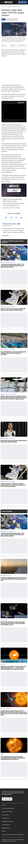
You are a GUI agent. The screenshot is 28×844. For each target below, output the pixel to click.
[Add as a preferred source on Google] (7, 799)
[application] (14, 111)
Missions (3, 6)
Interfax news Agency (12, 19)
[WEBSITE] (19, 224)
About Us (4, 805)
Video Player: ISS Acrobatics (12, 208)
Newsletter (23, 45)
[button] (25, 2)
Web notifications (6, 828)
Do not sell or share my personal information (12, 834)
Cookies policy (5, 818)
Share (5, 45)
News (3, 19)
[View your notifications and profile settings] (22, 2)
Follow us (15, 45)
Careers (4, 831)
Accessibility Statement (7, 821)
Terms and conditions (7, 811)
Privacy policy (5, 814)
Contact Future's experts (8, 808)
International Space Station (14, 6)
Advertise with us (6, 824)
